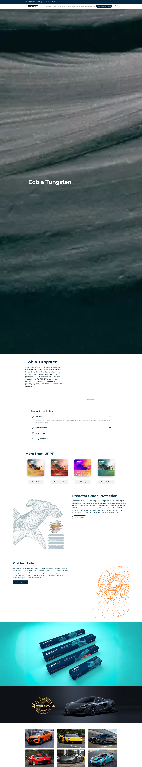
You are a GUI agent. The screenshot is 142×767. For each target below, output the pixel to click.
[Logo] (31, 6)
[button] (115, 6)
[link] (90, 361)
